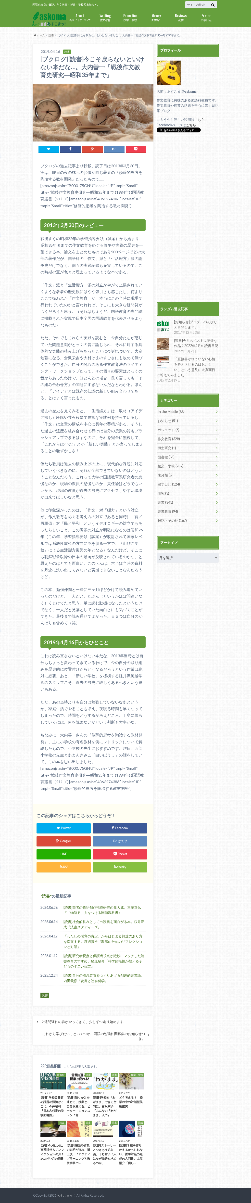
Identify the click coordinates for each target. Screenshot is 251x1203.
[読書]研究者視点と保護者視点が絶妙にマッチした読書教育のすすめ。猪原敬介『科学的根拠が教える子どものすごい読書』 (103, 961)
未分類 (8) (165, 475)
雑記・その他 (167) (172, 520)
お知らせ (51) (168, 421)
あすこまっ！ (66, 1195)
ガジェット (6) (168, 430)
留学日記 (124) (169, 484)
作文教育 (105, 17)
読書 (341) (165, 502)
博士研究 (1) (167, 448)
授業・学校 (130, 17)
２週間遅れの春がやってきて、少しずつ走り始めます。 (84, 1022)
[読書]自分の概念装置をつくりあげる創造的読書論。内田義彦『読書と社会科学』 (103, 978)
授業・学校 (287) (170, 466)
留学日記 (206, 17)
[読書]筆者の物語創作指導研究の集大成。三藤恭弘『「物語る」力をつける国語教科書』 (102, 910)
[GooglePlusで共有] (92, 149)
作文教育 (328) (169, 439)
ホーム (40, 35)
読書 (181, 17)
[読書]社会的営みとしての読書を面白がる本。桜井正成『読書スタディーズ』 (103, 924)
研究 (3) (163, 493)
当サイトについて (80, 17)
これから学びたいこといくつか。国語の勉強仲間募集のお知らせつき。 (93, 1036)
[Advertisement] (188, 218)
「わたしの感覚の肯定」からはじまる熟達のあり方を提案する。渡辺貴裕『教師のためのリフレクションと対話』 (102, 941)
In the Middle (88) (171, 412)
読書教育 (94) (168, 511)
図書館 (156, 17)
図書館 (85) (166, 457)
